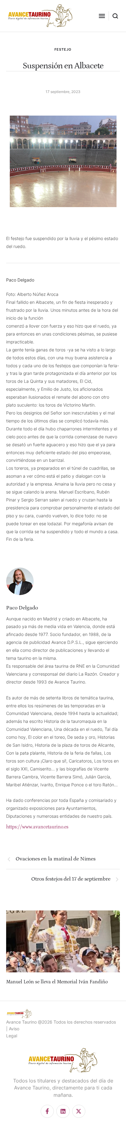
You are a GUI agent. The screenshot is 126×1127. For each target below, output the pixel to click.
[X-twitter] (78, 1111)
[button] (101, 15)
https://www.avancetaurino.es (37, 827)
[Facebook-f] (47, 1111)
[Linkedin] (62, 1111)
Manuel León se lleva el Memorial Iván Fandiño (57, 982)
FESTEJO (63, 49)
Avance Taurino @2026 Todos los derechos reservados (61, 1022)
